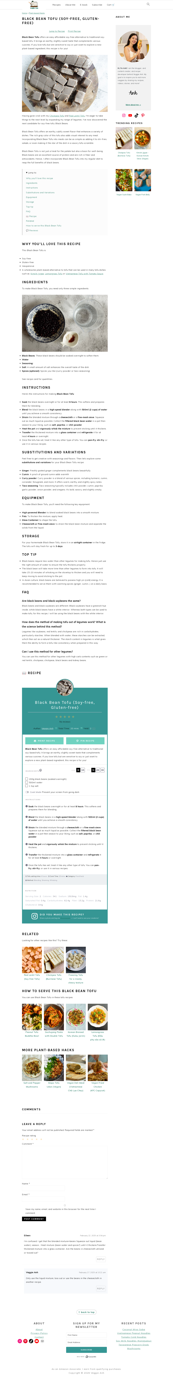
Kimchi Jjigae (37, 273)
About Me (70, 5)
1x (93, 770)
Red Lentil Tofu (77, 115)
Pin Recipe (87, 741)
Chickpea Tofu (57, 115)
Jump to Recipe (57, 31)
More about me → (133, 105)
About (39, 1329)
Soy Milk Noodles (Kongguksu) (134, 1340)
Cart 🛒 (111, 5)
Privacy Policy (39, 1333)
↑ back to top (86, 1312)
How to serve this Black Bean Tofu (43, 225)
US (83, 770)
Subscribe (97, 5)
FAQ (28, 211)
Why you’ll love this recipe (39, 178)
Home (24, 13)
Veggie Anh (47, 728)
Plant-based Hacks (37, 13)
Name (26, 1183)
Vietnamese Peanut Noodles (133, 1333)
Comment (28, 1143)
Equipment (31, 197)
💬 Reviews (32, 230)
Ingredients (31, 183)
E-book (83, 5)
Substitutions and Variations (40, 192)
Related (30, 221)
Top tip (29, 206)
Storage (30, 202)
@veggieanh (65, 918)
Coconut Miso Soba (134, 1329)
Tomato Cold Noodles (133, 1337)
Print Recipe (74, 31)
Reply (101, 1259)
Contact (39, 1337)
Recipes (56, 5)
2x (98, 770)
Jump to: (32, 172)
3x (102, 770)
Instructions (32, 187)
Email (26, 1194)
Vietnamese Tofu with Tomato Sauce (84, 273)
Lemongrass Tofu (53, 273)
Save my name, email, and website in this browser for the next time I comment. (61, 1211)
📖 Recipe (31, 216)
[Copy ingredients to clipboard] (40, 770)
